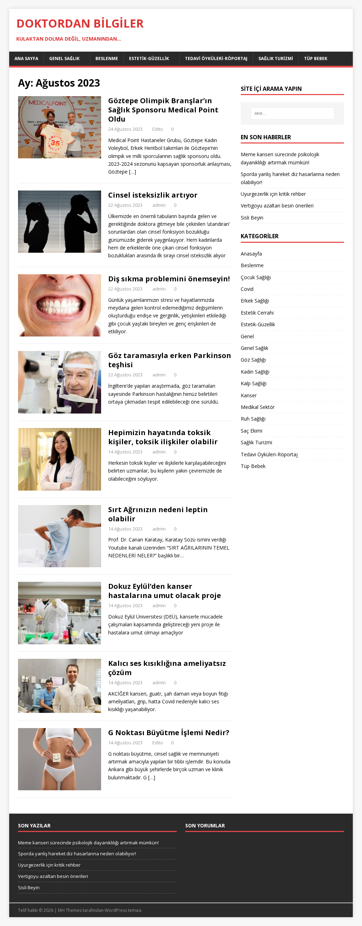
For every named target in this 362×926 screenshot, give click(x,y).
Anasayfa (251, 253)
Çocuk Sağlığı (256, 277)
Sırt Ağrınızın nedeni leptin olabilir (158, 514)
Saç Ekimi (251, 430)
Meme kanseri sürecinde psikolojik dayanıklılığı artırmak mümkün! (88, 842)
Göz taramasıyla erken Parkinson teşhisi (169, 360)
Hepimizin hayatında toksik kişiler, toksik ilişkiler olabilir (163, 437)
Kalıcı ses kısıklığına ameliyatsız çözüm (167, 667)
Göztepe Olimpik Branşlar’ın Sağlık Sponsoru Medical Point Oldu (163, 110)
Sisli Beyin (252, 217)
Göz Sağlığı (253, 359)
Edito (157, 129)
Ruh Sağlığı (253, 418)
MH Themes (70, 910)
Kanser (249, 395)
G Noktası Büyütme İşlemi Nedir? (168, 732)
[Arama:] (292, 113)
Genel (247, 336)
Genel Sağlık (64, 58)
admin (159, 205)
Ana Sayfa (26, 58)
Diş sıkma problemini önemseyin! (169, 278)
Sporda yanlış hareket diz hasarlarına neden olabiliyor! (77, 853)
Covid (247, 289)
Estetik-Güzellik (149, 58)
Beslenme (106, 58)
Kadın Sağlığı (255, 371)
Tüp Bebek (315, 58)
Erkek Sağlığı (255, 300)
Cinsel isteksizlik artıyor (153, 195)
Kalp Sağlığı (254, 383)
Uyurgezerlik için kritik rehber (273, 194)
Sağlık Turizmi (275, 58)
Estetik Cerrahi (257, 312)
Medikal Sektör (258, 407)
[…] (132, 171)
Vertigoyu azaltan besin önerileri (277, 205)
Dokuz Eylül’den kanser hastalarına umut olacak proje (164, 590)
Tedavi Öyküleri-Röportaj (216, 58)
